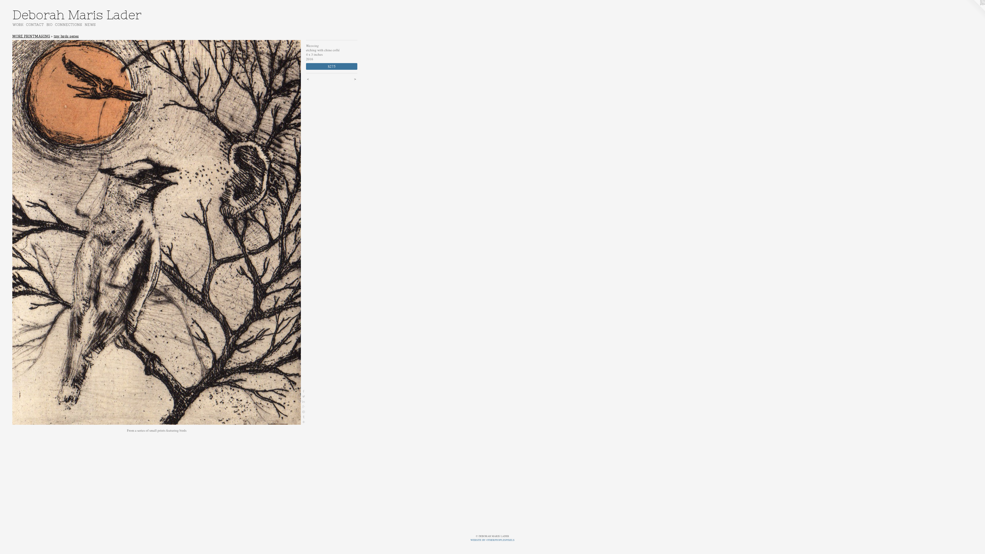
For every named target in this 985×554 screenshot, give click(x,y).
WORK (17, 25)
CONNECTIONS (68, 25)
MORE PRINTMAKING (31, 36)
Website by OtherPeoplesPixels (492, 540)
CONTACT (35, 25)
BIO (49, 25)
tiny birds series (66, 36)
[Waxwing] (156, 232)
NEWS (90, 25)
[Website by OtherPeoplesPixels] (974, 10)
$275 (332, 66)
